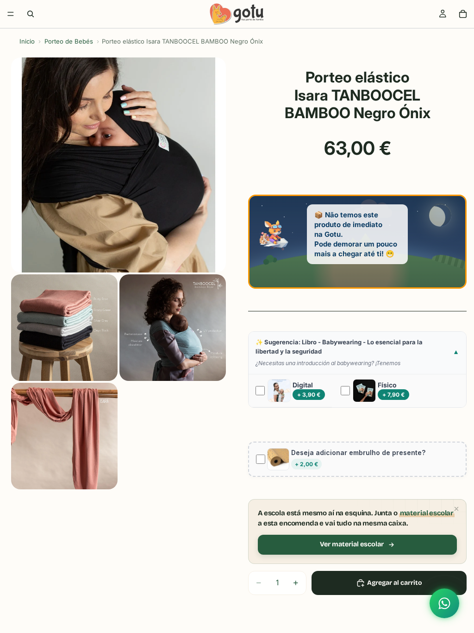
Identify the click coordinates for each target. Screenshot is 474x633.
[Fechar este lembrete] (456, 509)
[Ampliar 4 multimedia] (64, 436)
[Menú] (10, 14)
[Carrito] (463, 14)
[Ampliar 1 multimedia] (118, 164)
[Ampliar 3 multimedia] (172, 327)
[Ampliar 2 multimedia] (64, 327)
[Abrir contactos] (444, 603)
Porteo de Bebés (68, 41)
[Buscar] (30, 14)
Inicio (27, 41)
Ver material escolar (352, 544)
